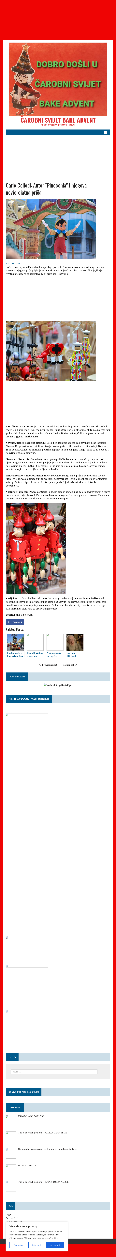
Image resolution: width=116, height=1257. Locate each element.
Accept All (55, 1245)
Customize (18, 1245)
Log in (9, 1214)
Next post (68, 664)
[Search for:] (54, 1071)
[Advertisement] (58, 20)
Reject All (36, 1245)
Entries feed (12, 1218)
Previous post (49, 664)
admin (19, 263)
